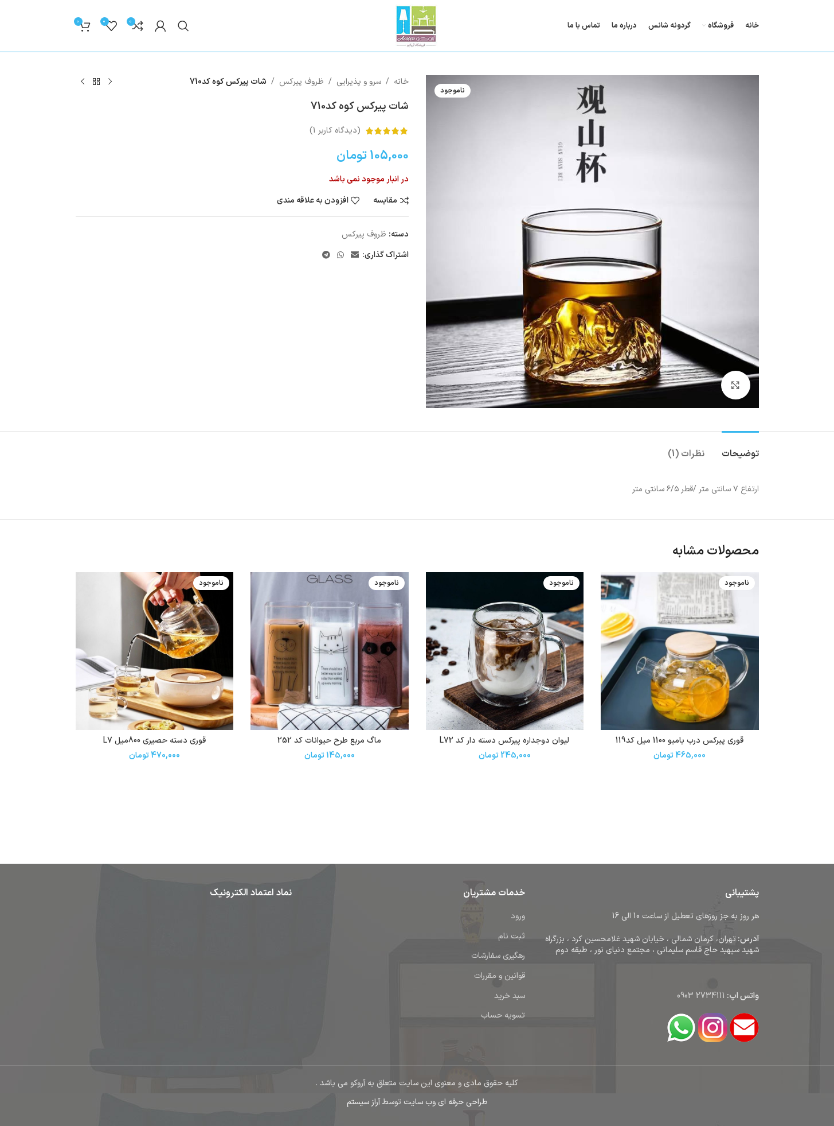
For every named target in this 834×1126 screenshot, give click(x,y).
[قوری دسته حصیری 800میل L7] (155, 651)
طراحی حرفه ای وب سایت (446, 1102)
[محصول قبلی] (110, 82)
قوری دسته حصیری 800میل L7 (154, 741)
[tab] (740, 448)
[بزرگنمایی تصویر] (735, 385)
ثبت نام (511, 936)
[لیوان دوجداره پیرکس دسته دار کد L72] (505, 651)
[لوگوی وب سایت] (417, 26)
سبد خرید (509, 996)
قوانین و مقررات (499, 976)
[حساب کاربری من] (160, 25)
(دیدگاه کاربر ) (335, 131)
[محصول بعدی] (82, 82)
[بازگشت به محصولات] (96, 82)
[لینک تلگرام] (326, 255)
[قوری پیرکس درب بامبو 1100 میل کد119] (680, 651)
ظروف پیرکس (301, 82)
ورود (518, 916)
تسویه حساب (503, 1015)
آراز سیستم (363, 1102)
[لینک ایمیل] (354, 255)
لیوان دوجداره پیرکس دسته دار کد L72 (504, 741)
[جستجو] (183, 25)
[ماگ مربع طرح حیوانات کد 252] (329, 651)
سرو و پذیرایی (358, 82)
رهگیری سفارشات (498, 956)
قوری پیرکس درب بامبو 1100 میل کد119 (679, 741)
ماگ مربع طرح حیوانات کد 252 (329, 741)
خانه (401, 82)
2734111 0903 (701, 996)
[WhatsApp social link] (340, 255)
